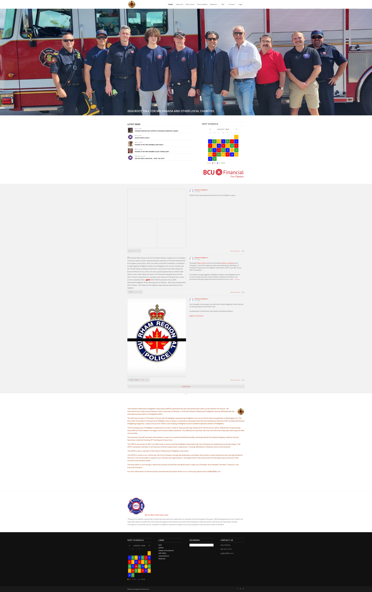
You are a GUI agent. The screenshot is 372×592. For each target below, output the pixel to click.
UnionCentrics (163, 556)
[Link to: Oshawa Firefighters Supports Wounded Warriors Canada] (130, 130)
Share (243, 251)
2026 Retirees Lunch (142, 138)
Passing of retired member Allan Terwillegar (152, 151)
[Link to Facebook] (237, 588)
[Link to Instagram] (240, 588)
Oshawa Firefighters (201, 190)
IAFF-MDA (162, 553)
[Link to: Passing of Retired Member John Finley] (130, 144)
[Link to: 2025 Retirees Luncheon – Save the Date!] (130, 157)
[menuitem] (170, 4)
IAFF (160, 545)
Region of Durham (196, 316)
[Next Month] (236, 129)
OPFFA (161, 548)
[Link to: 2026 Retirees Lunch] (130, 137)
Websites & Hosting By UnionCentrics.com (138, 589)
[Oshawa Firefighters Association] (131, 4)
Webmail (161, 558)
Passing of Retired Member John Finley (149, 145)
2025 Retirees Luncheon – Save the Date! (150, 158)
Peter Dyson (201, 263)
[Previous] (1, 62)
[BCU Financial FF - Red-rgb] (223, 173)
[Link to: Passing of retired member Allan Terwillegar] (130, 150)
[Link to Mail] (243, 588)
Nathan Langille (227, 263)
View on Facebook (235, 251)
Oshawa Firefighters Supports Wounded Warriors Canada (156, 131)
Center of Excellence (166, 550)
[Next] (370, 62)
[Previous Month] (210, 129)
